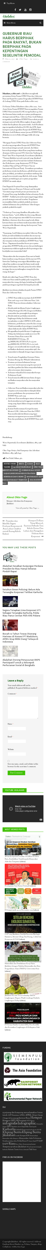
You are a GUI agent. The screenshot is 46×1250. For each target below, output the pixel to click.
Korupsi (23, 1135)
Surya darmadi (24, 1149)
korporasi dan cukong (14, 477)
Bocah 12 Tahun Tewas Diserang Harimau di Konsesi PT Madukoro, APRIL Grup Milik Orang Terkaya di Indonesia (20, 637)
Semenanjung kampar (29, 1144)
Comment (12, 694)
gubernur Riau (23, 1118)
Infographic (27, 1123)
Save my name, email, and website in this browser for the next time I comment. (23, 765)
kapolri (34, 1127)
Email (10, 737)
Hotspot (36, 1118)
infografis (10, 1123)
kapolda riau (27, 1126)
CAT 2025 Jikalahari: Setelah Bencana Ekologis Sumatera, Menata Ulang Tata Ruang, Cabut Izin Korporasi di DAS (23, 937)
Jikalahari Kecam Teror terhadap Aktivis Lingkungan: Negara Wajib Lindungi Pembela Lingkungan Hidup (22, 998)
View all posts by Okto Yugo (27, 508)
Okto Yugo (23, 59)
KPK (28, 1135)
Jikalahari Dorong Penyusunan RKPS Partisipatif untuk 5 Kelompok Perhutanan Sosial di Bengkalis (21, 663)
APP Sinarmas (13, 1115)
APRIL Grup (31, 1115)
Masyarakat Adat (26, 1138)
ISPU (9, 1126)
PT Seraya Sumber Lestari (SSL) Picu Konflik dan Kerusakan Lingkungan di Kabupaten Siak (22, 1026)
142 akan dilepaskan (22, 467)
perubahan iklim (12, 1141)
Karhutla (9, 1129)
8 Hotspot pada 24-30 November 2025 (19, 910)
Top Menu (11, 3)
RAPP (5, 1144)
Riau (12, 1143)
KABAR (30, 464)
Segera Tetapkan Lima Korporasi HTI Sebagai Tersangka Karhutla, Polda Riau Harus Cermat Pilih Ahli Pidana (22, 613)
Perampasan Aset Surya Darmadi (17, 886)
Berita (21, 464)
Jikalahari (14, 1127)
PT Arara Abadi (31, 1141)
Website (11, 749)
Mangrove (16, 1138)
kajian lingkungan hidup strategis (19, 473)
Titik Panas (32, 1149)
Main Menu (11, 23)
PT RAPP (39, 1141)
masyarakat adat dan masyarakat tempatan (23, 478)
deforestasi (12, 1118)
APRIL (22, 1115)
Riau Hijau (18, 1144)
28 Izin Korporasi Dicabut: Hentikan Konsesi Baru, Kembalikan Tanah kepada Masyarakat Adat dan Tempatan (22, 859)
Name (10, 724)
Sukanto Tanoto (13, 1149)
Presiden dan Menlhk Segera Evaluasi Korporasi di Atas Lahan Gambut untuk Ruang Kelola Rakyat (12, 528)
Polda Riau (21, 1141)
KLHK (39, 1130)
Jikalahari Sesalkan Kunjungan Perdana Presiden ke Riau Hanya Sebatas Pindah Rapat (23, 569)
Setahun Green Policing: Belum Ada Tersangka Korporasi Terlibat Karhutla (22, 590)
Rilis (38, 464)
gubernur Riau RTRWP (30, 470)
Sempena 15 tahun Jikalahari (14, 1146)
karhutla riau (33, 1130)
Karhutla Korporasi (22, 1129)
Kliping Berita (12, 1132)
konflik (18, 1136)
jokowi (19, 1127)
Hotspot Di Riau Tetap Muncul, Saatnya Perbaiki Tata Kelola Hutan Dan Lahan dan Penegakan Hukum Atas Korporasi (33, 528)
